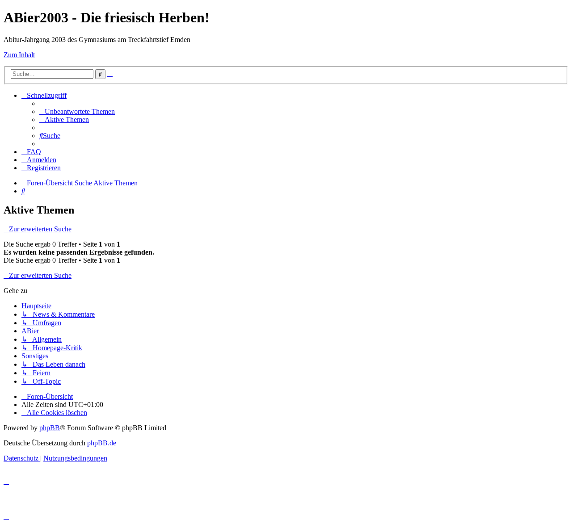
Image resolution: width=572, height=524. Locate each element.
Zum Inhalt (19, 55)
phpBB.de (101, 443)
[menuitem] (77, 111)
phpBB (49, 428)
